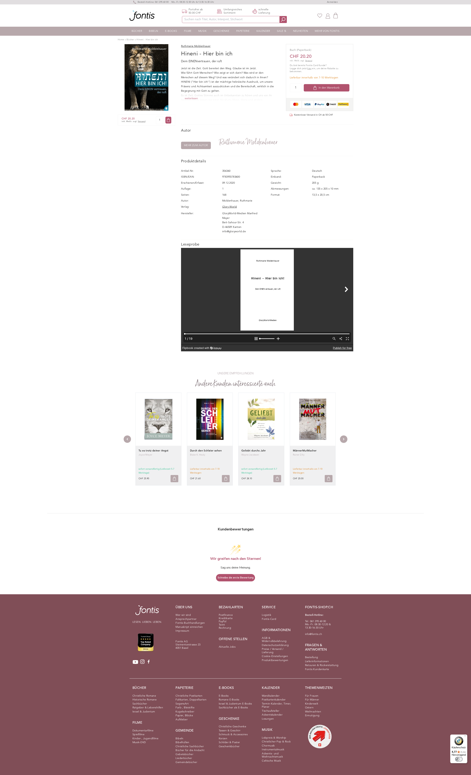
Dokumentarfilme (142, 730)
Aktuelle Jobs (227, 647)
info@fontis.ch (313, 634)
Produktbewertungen (275, 660)
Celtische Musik (271, 761)
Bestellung (311, 657)
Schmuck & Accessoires (233, 734)
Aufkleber (182, 719)
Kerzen (223, 738)
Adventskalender (272, 715)
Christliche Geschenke (232, 726)
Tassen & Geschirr (230, 730)
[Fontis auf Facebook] (148, 662)
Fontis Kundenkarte (317, 669)
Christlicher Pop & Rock (276, 741)
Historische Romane (144, 699)
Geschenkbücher (229, 746)
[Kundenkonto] (328, 16)
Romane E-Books (229, 699)
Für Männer (312, 699)
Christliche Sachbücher (190, 746)
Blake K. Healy (197, 455)
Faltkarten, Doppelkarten (191, 699)
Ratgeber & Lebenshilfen (147, 707)
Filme (188, 31)
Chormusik (268, 745)
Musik (202, 31)
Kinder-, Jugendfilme (145, 738)
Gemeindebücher (186, 762)
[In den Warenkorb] (168, 120)
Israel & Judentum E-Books (235, 703)
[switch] (459, 759)
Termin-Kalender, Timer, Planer (276, 705)
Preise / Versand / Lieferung (272, 651)
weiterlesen (191, 98)
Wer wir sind (183, 615)
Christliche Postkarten (189, 696)
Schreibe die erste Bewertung (236, 577)
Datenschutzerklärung (275, 645)
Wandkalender (270, 696)
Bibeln (153, 31)
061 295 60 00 (162, 2)
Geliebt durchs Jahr (253, 450)
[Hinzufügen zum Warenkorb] (174, 478)
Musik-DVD (139, 742)
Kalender (263, 31)
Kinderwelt (311, 703)
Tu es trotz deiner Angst (154, 450)
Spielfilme (138, 734)
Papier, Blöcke (184, 715)
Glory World (229, 207)
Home (121, 40)
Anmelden (332, 2)
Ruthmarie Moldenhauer (249, 142)
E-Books (171, 31)
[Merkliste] (319, 15)
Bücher (137, 31)
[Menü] (465, 737)
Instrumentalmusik (273, 749)
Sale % (281, 31)
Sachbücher (139, 703)
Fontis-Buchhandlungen (190, 623)
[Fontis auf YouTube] (135, 662)
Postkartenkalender (274, 699)
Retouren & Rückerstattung (322, 665)
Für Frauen (311, 696)
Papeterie (243, 31)
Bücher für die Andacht (190, 750)
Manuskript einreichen (189, 627)
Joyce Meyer (145, 455)
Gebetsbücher (184, 754)
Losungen (268, 719)
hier (309, 69)
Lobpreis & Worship (274, 738)
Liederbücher (184, 758)
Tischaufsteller (270, 711)
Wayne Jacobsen (250, 455)
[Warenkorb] (335, 15)
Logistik (266, 615)
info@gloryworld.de (234, 231)
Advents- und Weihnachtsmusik (272, 755)
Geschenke (221, 31)
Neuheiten (300, 31)
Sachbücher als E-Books (233, 707)
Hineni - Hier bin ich (147, 40)
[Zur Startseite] (147, 612)
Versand (141, 122)
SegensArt (182, 703)
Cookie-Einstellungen (275, 656)
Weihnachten (313, 711)
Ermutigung (312, 715)
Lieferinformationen (317, 661)
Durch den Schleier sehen (206, 450)
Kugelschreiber (185, 711)
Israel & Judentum (143, 711)
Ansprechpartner (186, 619)
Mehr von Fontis (327, 31)
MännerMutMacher (305, 450)
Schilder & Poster (229, 742)
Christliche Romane (144, 696)
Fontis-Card (269, 619)
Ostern (309, 707)
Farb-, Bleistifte (185, 707)
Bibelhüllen (182, 742)
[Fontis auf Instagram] (142, 662)
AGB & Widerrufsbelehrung (274, 640)
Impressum (182, 631)
